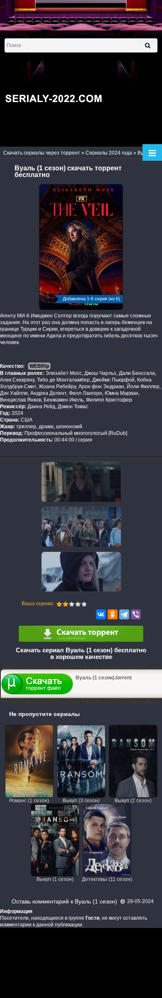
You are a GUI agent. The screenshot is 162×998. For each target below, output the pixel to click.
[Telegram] (124, 614)
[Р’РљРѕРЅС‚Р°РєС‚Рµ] (101, 614)
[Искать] (148, 45)
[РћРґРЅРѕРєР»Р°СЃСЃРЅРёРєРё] (113, 614)
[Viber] (136, 614)
